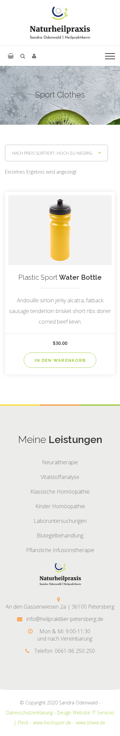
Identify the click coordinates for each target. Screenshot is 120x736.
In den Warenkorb (60, 360)
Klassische (60, 491)
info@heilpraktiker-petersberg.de (64, 619)
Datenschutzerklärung (29, 712)
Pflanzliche (60, 550)
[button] (10, 56)
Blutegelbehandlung (60, 535)
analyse (60, 477)
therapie (60, 462)
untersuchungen (60, 520)
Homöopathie (60, 506)
